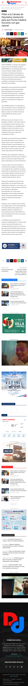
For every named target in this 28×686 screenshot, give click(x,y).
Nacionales (7, 7)
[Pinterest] (15, 33)
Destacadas (4, 287)
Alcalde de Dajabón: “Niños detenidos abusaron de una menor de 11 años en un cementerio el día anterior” (13, 566)
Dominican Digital (8, 29)
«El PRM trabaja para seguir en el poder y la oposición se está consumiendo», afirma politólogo (13, 559)
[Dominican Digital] (3, 30)
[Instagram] (14, 409)
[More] (26, 33)
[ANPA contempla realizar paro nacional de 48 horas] (5, 498)
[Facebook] (8, 33)
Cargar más (13, 504)
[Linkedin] (22, 33)
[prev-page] (3, 308)
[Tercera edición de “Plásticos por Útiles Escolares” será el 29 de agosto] (5, 285)
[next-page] (5, 308)
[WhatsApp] (18, 33)
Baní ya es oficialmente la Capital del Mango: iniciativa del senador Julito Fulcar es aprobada (13, 552)
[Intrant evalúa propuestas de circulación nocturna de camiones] (5, 303)
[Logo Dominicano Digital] (14, 2)
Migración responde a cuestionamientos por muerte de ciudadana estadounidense (12, 546)
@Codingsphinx (15, 676)
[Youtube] (21, 666)
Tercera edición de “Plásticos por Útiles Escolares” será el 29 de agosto (18, 285)
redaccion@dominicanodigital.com (14, 656)
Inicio (3, 7)
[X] (11, 33)
